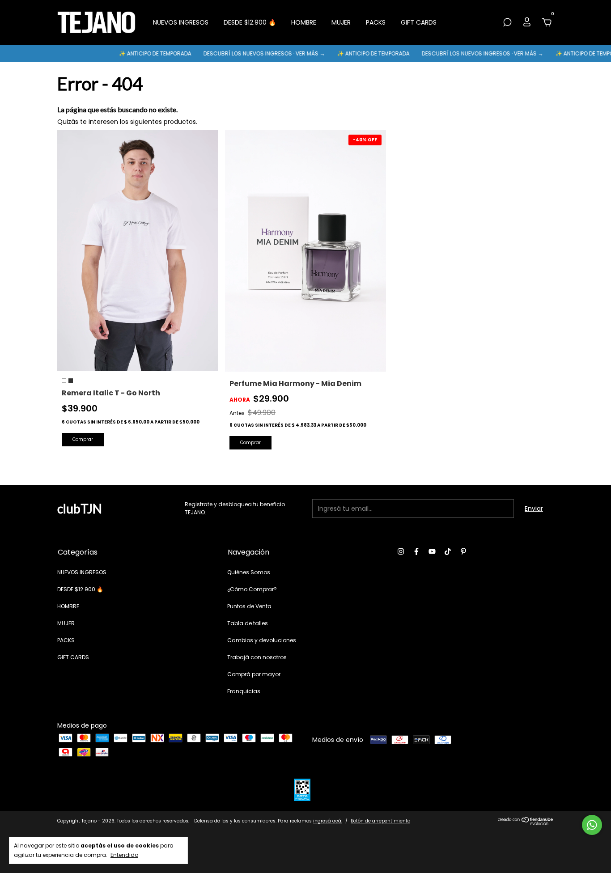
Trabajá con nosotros (257, 657)
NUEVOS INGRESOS (180, 22)
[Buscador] (507, 23)
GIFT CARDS (419, 22)
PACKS (376, 22)
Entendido (124, 854)
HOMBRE (303, 22)
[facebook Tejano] (416, 551)
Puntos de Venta (249, 606)
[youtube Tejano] (432, 551)
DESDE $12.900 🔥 (250, 22)
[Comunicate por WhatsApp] (592, 825)
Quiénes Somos (248, 572)
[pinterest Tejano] (463, 551)
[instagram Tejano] (400, 551)
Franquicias (243, 691)
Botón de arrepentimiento (380, 821)
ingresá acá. (327, 821)
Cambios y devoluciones (261, 640)
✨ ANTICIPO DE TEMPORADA (134, 53)
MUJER (341, 22)
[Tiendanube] (526, 822)
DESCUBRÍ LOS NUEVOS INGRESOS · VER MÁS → (243, 53)
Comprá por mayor (253, 674)
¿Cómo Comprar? (252, 589)
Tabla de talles (247, 623)
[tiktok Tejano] (447, 551)
